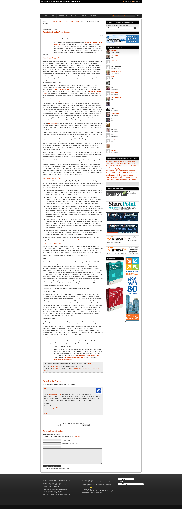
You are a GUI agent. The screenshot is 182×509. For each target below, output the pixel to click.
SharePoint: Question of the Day (51, 486)
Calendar (84, 15)
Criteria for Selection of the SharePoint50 (53, 492)
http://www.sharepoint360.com (52, 408)
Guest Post (66, 21)
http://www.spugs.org (55, 394)
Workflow (123, 179)
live (133, 168)
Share (107, 184)
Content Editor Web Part (126, 163)
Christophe (114, 61)
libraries (121, 168)
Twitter (135, 177)
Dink (112, 76)
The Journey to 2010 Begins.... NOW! (116, 5)
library (125, 168)
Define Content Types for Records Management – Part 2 (57, 494)
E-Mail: (58, 425)
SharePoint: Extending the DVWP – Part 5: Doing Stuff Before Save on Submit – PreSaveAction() (98, 491)
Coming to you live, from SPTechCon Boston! (54, 485)
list (128, 168)
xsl (137, 179)
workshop (129, 179)
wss (50, 371)
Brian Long (47, 389)
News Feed (128, 1)
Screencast (109, 173)
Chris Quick (114, 92)
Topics (52, 15)
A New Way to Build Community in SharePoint (54, 479)
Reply (45, 413)
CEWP (133, 161)
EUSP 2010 (74, 15)
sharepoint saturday (128, 175)
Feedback (93, 15)
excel (107, 168)
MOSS (78, 368)
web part (111, 179)
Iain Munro (114, 150)
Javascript (112, 168)
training (131, 177)
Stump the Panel (63, 15)
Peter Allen (114, 145)
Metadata (111, 170)
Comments (137, 1)
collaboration (109, 163)
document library (125, 165)
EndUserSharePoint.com (65, 7)
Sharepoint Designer (116, 175)
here (89, 363)
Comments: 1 (99, 36)
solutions (91, 368)
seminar (115, 173)
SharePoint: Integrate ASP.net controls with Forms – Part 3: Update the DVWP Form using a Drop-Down (60, 482)
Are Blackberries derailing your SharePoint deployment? (57, 480)
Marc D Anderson (116, 71)
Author (58, 21)
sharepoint (84, 368)
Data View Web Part (114, 165)
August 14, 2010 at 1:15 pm (51, 391)
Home (45, 15)
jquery (117, 168)
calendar (129, 161)
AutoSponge (114, 55)
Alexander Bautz (116, 113)
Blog (115, 161)
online (122, 170)
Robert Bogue (75, 21)
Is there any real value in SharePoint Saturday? (55, 489)
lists (130, 168)
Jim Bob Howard (116, 97)
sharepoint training (111, 177)
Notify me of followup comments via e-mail (57, 468)
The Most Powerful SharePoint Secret (52, 491)
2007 (71, 368)
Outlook (126, 170)
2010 (74, 368)
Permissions (132, 170)
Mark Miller (114, 50)
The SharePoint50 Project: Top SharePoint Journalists (56, 488)
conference (116, 163)
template (127, 177)
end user (133, 165)
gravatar (77, 436)
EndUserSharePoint (87, 479)
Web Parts (117, 179)
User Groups (56, 368)
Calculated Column (121, 161)
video (107, 179)
